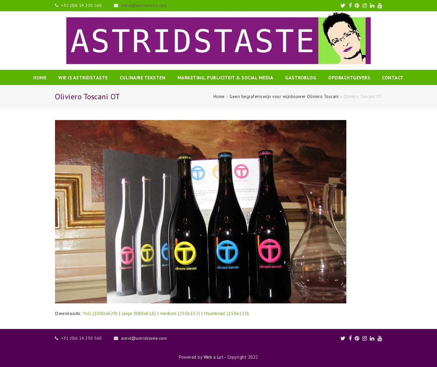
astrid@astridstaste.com (144, 5)
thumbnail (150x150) (226, 313)
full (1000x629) (100, 313)
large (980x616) (139, 313)
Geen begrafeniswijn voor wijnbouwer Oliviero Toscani (284, 96)
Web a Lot (214, 357)
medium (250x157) (180, 313)
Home (219, 96)
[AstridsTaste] (218, 40)
